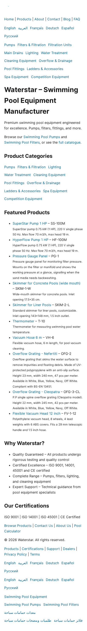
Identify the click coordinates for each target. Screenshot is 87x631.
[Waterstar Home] (8, 14)
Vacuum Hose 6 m (27, 337)
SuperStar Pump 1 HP (30, 223)
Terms (35, 554)
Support (53, 549)
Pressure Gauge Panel (30, 256)
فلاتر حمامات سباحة (68, 620)
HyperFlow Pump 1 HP (30, 240)
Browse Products (17, 525)
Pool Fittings (14, 69)
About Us (63, 525)
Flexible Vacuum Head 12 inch (36, 413)
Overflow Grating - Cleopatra (36, 392)
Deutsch (52, 28)
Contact (53, 19)
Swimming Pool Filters (22, 142)
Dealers (69, 549)
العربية (22, 28)
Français (36, 28)
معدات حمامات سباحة (20, 612)
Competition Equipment (50, 77)
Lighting (32, 53)
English (10, 28)
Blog (67, 19)
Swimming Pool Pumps (41, 137)
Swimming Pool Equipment (25, 597)
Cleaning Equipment (20, 61)
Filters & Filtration (32, 45)
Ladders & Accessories (45, 69)
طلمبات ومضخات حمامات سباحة (27, 620)
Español (67, 28)
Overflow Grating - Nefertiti (35, 353)
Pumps (9, 45)
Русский (11, 36)
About (39, 19)
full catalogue (69, 142)
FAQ (77, 19)
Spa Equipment (16, 77)
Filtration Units (60, 45)
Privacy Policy (15, 554)
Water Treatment (54, 53)
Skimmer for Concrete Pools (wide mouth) (46, 283)
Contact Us (44, 525)
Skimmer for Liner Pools (32, 305)
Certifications (33, 549)
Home (9, 19)
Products (24, 19)
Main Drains (13, 53)
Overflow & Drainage (55, 61)
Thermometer (23, 321)
